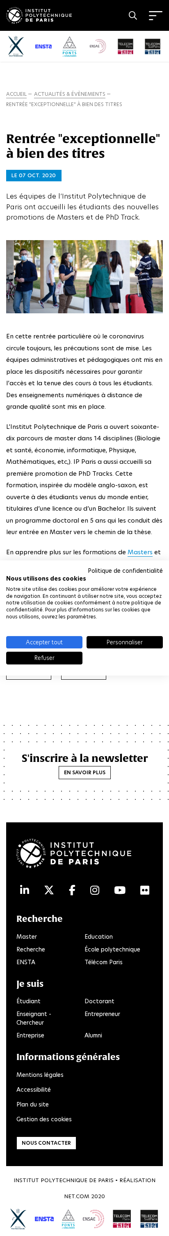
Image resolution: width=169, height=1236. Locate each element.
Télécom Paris (103, 962)
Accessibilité (33, 1090)
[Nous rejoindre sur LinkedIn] (24, 890)
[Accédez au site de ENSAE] (93, 1219)
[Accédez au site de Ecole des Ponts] (68, 1218)
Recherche (30, 949)
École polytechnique (112, 949)
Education (98, 937)
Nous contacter (46, 1142)
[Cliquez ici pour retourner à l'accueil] (39, 14)
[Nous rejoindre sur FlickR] (144, 890)
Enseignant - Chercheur (33, 1018)
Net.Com (76, 1196)
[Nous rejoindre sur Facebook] (72, 890)
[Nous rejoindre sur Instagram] (94, 890)
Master (26, 937)
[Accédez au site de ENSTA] (44, 1219)
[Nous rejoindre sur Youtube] (120, 890)
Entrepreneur (102, 1014)
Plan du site (32, 1104)
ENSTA (25, 962)
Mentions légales (40, 1075)
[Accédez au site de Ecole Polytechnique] (18, 1219)
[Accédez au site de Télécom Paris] (121, 1218)
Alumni (93, 1035)
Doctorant (99, 1001)
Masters (140, 552)
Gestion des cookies (44, 1119)
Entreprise (30, 1035)
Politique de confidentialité (125, 571)
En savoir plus (84, 772)
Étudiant (28, 1001)
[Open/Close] (155, 15)
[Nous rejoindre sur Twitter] (49, 890)
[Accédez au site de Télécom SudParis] (149, 1218)
